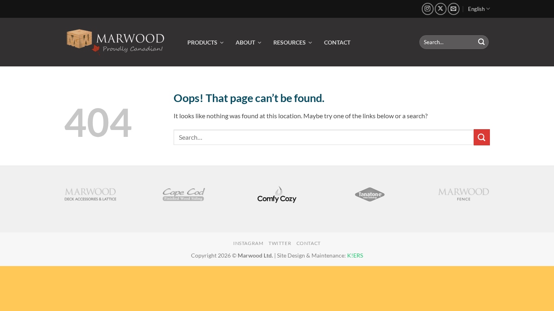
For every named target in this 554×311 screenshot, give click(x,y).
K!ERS (355, 255)
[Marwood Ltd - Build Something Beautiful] (115, 42)
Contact (308, 243)
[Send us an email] (454, 9)
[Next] (494, 199)
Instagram (248, 243)
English (476, 9)
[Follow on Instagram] (428, 9)
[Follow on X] (441, 9)
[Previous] (59, 199)
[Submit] (481, 42)
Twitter (279, 243)
